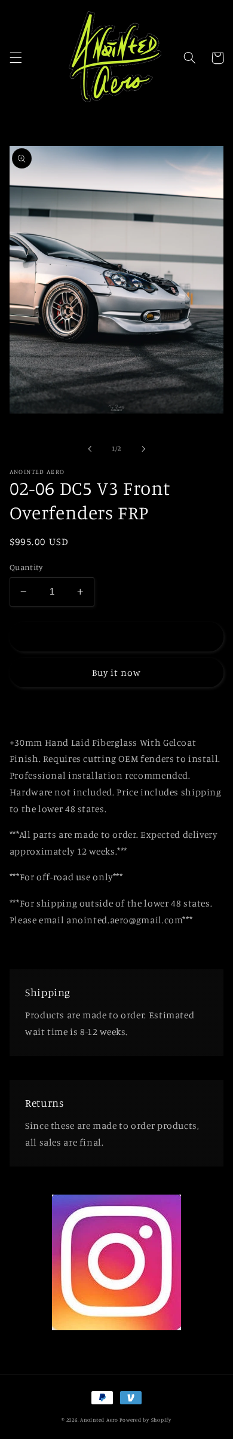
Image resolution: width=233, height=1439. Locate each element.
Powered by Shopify (145, 1419)
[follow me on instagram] (116, 1327)
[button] (15, 58)
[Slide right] (143, 449)
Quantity (26, 567)
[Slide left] (89, 449)
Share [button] (36, 710)
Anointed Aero (99, 1419)
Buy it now (117, 672)
